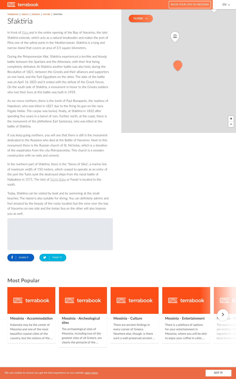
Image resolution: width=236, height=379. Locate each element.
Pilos (25, 32)
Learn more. (91, 373)
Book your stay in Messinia (190, 4)
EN (224, 4)
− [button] (231, 124)
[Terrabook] (22, 6)
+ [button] (231, 119)
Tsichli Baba (58, 179)
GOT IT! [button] (218, 373)
